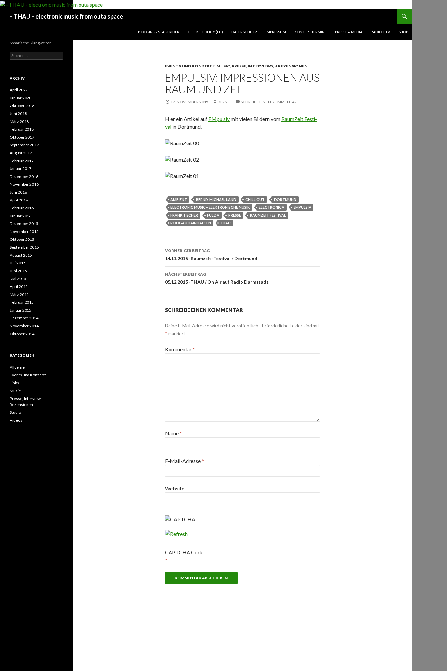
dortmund (285, 199)
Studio (15, 412)
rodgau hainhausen (190, 223)
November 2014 (24, 325)
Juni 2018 (18, 113)
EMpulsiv (219, 119)
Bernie (224, 101)
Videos (16, 420)
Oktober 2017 (22, 137)
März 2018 (19, 121)
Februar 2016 (22, 207)
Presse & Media (348, 32)
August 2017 (21, 152)
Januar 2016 (20, 215)
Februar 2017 (22, 160)
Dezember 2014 (24, 318)
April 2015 (19, 286)
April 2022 (19, 89)
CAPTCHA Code (184, 552)
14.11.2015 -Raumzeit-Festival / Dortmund (211, 254)
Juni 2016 (18, 192)
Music (223, 66)
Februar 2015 (22, 302)
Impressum (276, 32)
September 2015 (24, 247)
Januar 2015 (20, 310)
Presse (234, 215)
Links (14, 382)
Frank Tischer (184, 215)
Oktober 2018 (22, 105)
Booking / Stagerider (158, 32)
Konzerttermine (311, 32)
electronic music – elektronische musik (210, 207)
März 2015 (19, 294)
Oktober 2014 (22, 333)
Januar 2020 (20, 97)
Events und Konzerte (190, 66)
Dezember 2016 (24, 176)
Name (173, 433)
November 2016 (24, 184)
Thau (225, 223)
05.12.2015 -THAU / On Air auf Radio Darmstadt (217, 278)
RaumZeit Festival (268, 215)
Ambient (178, 199)
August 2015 (21, 255)
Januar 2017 (20, 168)
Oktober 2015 (22, 239)
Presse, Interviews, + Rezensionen (270, 66)
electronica (271, 207)
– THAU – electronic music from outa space (66, 16)
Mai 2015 (18, 278)
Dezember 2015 (24, 223)
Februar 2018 (22, 129)
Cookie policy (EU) (205, 32)
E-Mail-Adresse (184, 461)
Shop (403, 32)
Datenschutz (244, 32)
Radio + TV (380, 32)
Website (174, 488)
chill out (255, 199)
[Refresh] (176, 534)
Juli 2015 (18, 262)
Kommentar (180, 349)
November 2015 (24, 231)
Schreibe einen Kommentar (269, 101)
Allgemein (19, 367)
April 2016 (19, 200)
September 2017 (24, 145)
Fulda (213, 215)
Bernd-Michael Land (216, 199)
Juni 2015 (18, 270)
